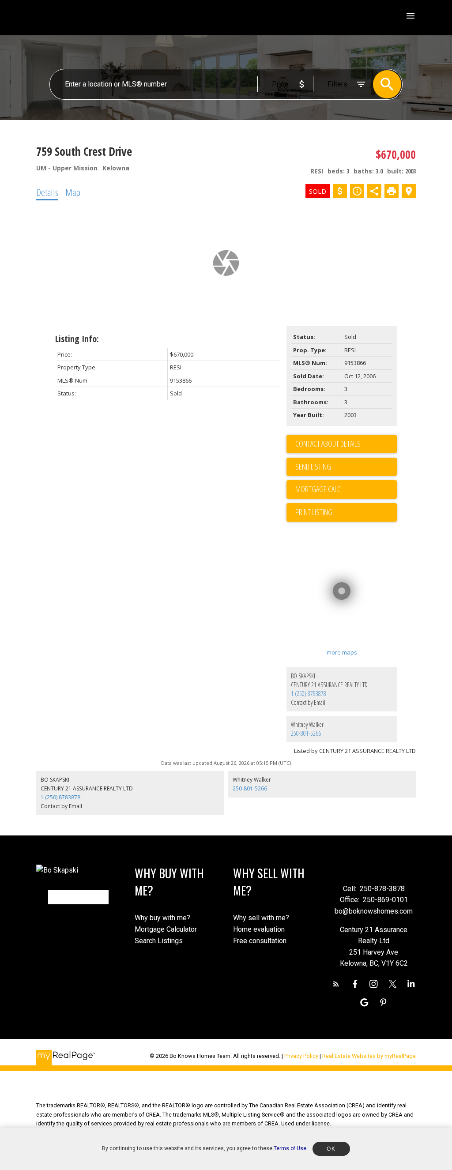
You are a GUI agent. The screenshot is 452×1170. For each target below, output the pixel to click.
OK (331, 1149)
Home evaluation (259, 929)
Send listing (313, 466)
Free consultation (259, 941)
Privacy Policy (301, 1056)
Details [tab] (47, 192)
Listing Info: (77, 339)
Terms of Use (290, 1148)
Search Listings (159, 941)
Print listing (313, 512)
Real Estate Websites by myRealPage (369, 1056)
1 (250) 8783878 (308, 693)
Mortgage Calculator (166, 929)
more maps (342, 652)
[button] (336, 984)
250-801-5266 (306, 733)
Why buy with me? (162, 918)
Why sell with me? (261, 918)
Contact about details (328, 443)
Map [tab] (72, 192)
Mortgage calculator (346, 489)
